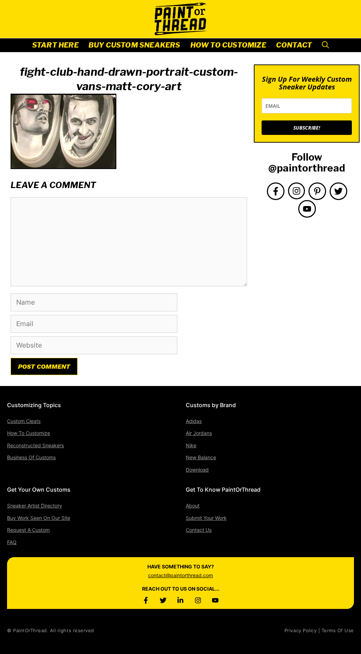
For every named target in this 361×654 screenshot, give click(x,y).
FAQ (12, 542)
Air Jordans (199, 433)
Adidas (194, 421)
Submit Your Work (206, 518)
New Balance (201, 457)
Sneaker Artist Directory (34, 506)
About (193, 506)
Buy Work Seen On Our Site (38, 518)
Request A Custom (28, 530)
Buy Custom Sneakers (134, 45)
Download (197, 470)
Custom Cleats (24, 421)
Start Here (55, 45)
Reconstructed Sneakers (35, 445)
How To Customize (228, 45)
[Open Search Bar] (325, 45)
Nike (191, 445)
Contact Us (199, 530)
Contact (294, 45)
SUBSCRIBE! (306, 127)
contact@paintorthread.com (180, 575)
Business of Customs (31, 457)
